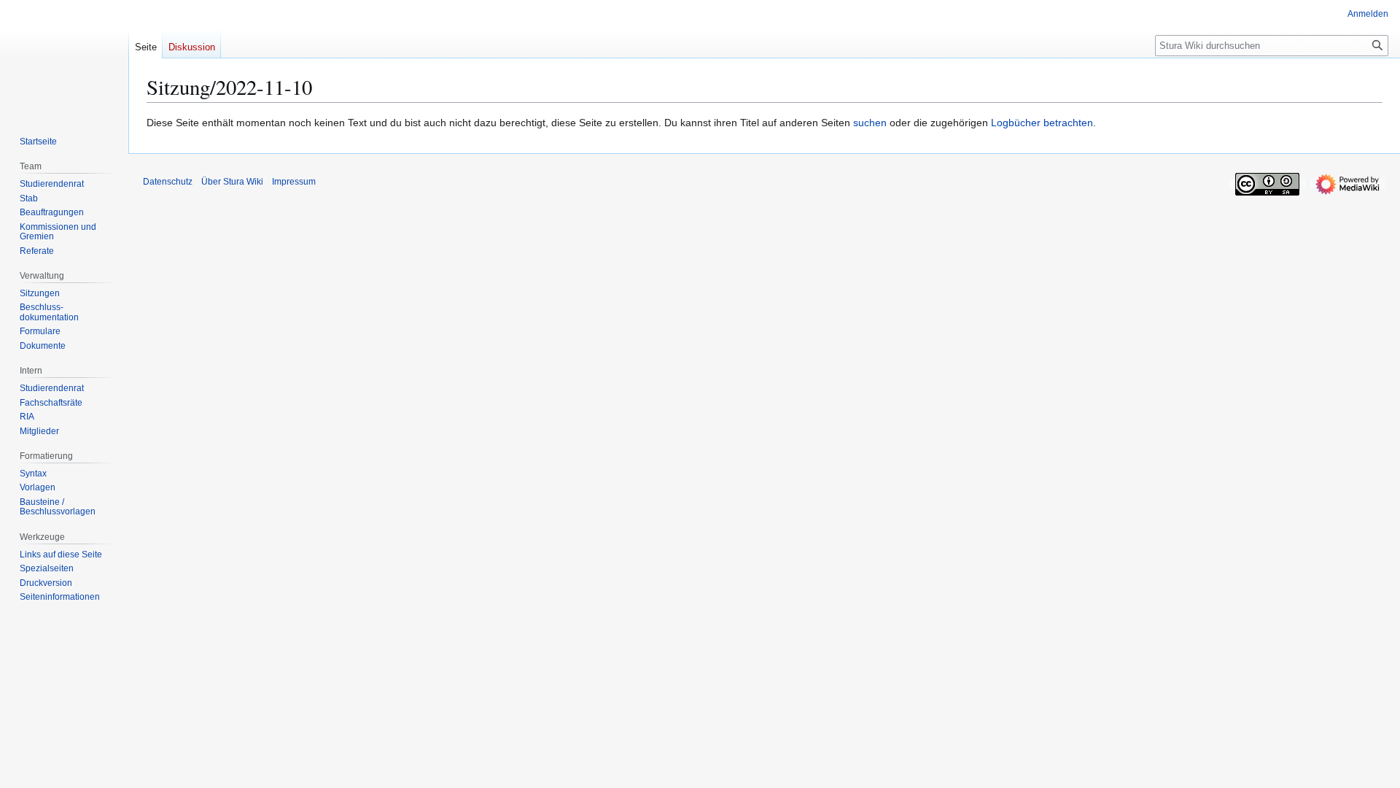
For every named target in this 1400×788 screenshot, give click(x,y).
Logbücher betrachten (1042, 122)
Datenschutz (167, 182)
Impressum (294, 182)
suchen (870, 122)
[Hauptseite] (64, 58)
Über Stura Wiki (232, 182)
